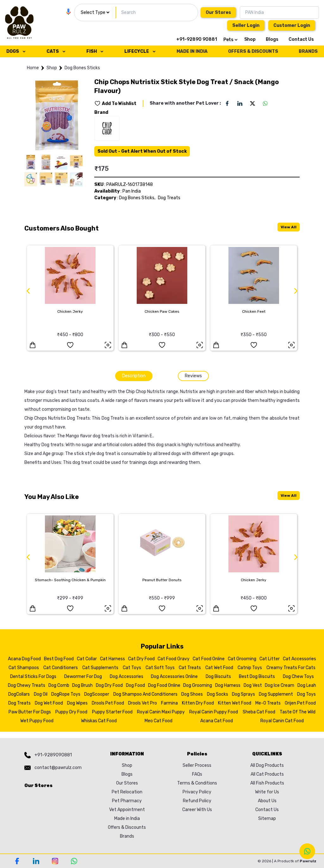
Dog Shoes (192, 694)
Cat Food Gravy (174, 659)
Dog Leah (306, 685)
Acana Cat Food (216, 720)
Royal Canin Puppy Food (213, 712)
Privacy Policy (197, 792)
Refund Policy (197, 800)
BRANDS (308, 51)
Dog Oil (40, 694)
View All (288, 227)
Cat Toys (132, 667)
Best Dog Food (59, 659)
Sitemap (267, 818)
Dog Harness (227, 685)
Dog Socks (217, 694)
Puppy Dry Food (71, 712)
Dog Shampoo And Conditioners (145, 694)
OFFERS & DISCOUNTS (253, 51)
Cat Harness (112, 659)
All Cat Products (267, 774)
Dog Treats (169, 197)
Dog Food (135, 685)
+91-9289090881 (53, 755)
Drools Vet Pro (142, 703)
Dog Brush (82, 685)
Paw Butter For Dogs (30, 712)
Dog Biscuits (218, 676)
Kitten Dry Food (198, 703)
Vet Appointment (127, 809)
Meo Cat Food (158, 720)
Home (33, 68)
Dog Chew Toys (298, 676)
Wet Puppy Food (36, 720)
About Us (267, 800)
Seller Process (197, 765)
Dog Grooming (197, 685)
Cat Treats (190, 667)
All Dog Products (267, 765)
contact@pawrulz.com (58, 767)
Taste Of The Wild (297, 712)
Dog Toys (306, 694)
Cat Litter (269, 659)
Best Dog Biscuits (257, 676)
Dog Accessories (126, 676)
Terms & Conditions (197, 783)
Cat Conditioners (60, 667)
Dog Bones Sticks (82, 68)
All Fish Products (267, 783)
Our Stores (218, 12)
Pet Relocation (127, 792)
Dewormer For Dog (83, 676)
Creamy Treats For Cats (290, 667)
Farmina (169, 703)
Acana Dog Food (24, 659)
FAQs (197, 774)
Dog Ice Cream (279, 685)
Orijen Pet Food (300, 703)
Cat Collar (87, 659)
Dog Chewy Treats (26, 685)
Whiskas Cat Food (99, 720)
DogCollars (19, 694)
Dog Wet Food (49, 703)
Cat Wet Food (219, 667)
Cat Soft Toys (160, 667)
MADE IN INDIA (192, 51)
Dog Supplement (276, 694)
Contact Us (301, 39)
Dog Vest (253, 685)
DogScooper (96, 694)
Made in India (127, 818)
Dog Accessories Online (174, 676)
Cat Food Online (209, 659)
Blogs (272, 39)
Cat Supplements (100, 667)
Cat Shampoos (24, 667)
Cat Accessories (299, 659)
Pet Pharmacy (127, 800)
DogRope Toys (65, 694)
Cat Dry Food (141, 659)
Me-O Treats (268, 703)
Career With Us (197, 809)
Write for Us (267, 792)
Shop (250, 39)
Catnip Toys (250, 667)
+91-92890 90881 (196, 39)
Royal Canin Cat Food (282, 720)
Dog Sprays (243, 694)
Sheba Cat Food (259, 712)
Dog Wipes (77, 703)
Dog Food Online (164, 685)
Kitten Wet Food (234, 703)
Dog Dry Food (109, 685)
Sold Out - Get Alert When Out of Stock (142, 151)
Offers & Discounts (127, 827)
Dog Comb (58, 685)
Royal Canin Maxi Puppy (161, 712)
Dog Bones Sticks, (137, 197)
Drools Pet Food (108, 703)
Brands (127, 836)
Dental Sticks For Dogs (33, 676)
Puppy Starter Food (112, 712)
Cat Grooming (242, 659)
